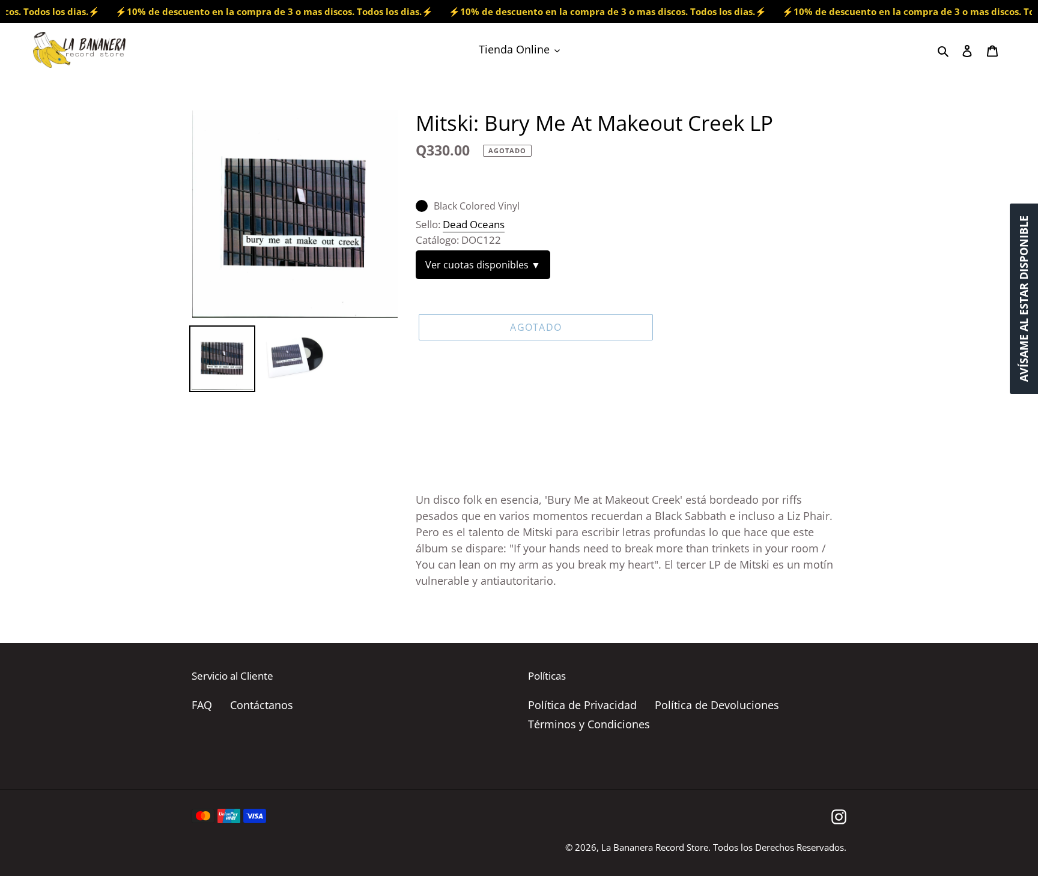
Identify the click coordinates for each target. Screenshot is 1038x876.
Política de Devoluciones (717, 705)
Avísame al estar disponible (1023, 299)
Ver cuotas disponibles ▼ (483, 264)
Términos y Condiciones (589, 724)
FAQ (202, 705)
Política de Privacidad (582, 705)
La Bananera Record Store (654, 847)
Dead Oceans (474, 224)
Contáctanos (261, 705)
